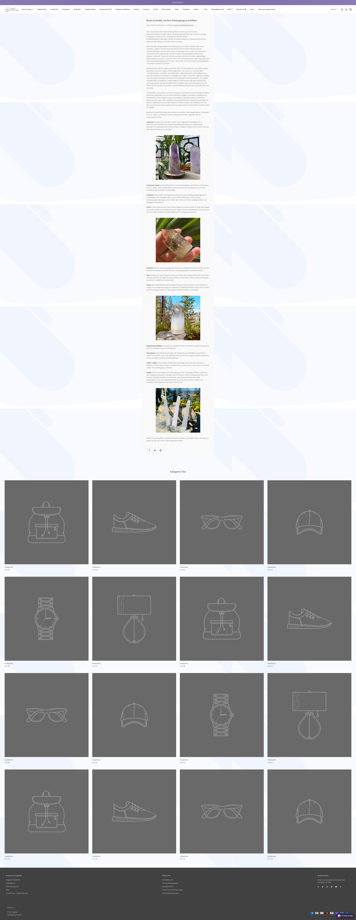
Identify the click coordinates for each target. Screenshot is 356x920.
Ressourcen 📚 (241, 9)
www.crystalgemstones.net (184, 25)
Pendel (155, 9)
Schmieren (186, 9)
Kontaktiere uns (167, 880)
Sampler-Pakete (90, 9)
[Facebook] (318, 887)
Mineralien (77, 9)
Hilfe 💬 (230, 9)
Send (350, 909)
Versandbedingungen (170, 883)
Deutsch (334, 9)
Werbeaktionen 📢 (217, 9)
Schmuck (146, 9)
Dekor (177, 9)
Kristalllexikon (10, 883)
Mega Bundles (42, 9)
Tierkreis (136, 9)
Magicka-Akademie (13, 880)
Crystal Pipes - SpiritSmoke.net (17, 893)
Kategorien (66, 9)
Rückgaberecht (167, 886)
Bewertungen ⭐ (27, 9)
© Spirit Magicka (12, 912)
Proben (196, 9)
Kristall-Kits (54, 9)
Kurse (252, 9)
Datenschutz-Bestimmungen (172, 890)
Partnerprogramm (12, 886)
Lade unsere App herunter (266, 9)
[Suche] (346, 9)
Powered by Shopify (14, 915)
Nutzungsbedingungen (170, 893)
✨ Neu (204, 9)
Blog (7, 890)
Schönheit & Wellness (122, 9)
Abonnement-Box (105, 9)
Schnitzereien (166, 9)
